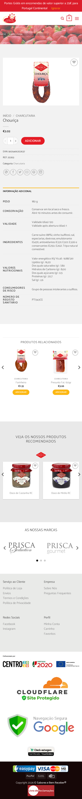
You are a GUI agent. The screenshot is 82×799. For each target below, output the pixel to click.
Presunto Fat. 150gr (61, 382)
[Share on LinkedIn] (41, 172)
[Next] (79, 375)
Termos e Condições (16, 598)
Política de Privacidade (17, 603)
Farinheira (21, 382)
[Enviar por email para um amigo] (27, 172)
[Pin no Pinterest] (34, 172)
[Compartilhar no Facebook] (13, 172)
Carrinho (49, 628)
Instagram (9, 628)
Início (3, 34)
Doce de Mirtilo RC (61, 493)
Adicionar (33, 141)
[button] (62, 18)
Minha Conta (52, 624)
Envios (7, 593)
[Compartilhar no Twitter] (20, 172)
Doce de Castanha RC (21, 493)
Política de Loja (12, 588)
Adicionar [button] (21, 392)
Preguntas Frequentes (57, 593)
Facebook (9, 624)
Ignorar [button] (55, 8)
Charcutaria (16, 34)
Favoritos (49, 633)
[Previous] (3, 375)
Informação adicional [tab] (17, 191)
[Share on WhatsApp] (6, 172)
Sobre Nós (50, 588)
